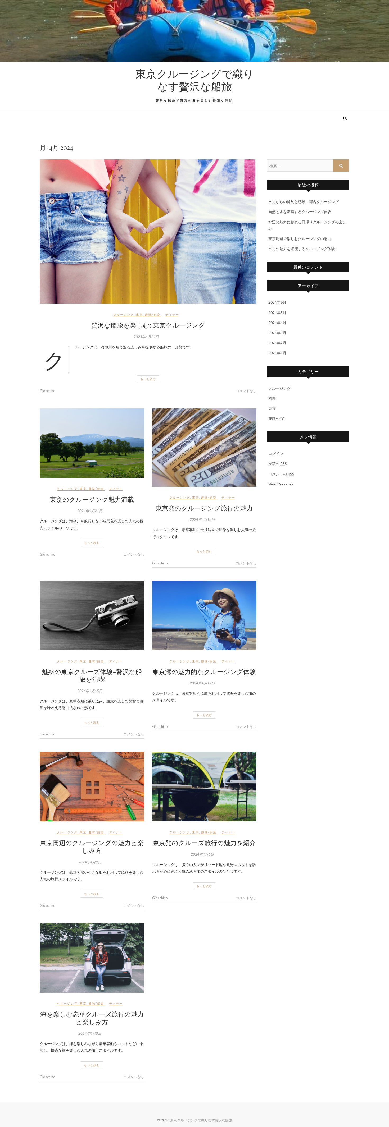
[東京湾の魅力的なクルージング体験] (204, 615)
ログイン (275, 453)
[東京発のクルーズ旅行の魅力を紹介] (204, 786)
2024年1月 (277, 353)
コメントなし (246, 391)
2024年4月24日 (146, 337)
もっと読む (148, 379)
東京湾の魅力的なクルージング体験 (204, 671)
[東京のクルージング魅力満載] (92, 443)
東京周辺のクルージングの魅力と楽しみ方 (92, 846)
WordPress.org (280, 484)
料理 (272, 398)
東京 (139, 314)
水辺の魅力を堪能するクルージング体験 (301, 248)
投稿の (277, 463)
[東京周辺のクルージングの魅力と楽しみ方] (92, 786)
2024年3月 (277, 332)
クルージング (123, 314)
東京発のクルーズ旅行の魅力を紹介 (204, 842)
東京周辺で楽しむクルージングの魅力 (299, 238)
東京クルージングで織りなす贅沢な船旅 (194, 80)
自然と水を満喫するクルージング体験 (299, 211)
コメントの (281, 474)
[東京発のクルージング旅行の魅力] (204, 447)
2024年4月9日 (89, 862)
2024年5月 (277, 312)
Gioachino (47, 391)
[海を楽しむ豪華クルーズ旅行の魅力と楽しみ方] (92, 958)
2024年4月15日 (89, 691)
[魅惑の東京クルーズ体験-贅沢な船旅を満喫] (92, 615)
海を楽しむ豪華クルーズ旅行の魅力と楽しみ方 (92, 1018)
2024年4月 (277, 322)
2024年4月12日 (202, 683)
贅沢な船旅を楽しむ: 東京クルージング (148, 325)
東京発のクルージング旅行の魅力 (204, 508)
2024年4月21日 (89, 511)
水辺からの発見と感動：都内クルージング (303, 201)
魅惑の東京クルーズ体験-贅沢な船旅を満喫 (92, 675)
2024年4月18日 (202, 519)
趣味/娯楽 (152, 314)
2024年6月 (277, 302)
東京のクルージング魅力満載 (92, 499)
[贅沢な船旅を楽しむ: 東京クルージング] (148, 231)
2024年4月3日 (89, 1033)
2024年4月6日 (202, 854)
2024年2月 (277, 343)
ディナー (172, 314)
